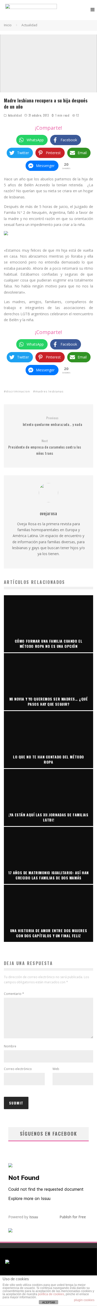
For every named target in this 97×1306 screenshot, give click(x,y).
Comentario (14, 994)
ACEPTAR (48, 1302)
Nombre (10, 1046)
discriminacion (18, 391)
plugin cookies (84, 1300)
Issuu (33, 1216)
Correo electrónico (18, 1069)
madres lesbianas (49, 391)
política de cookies (51, 1294)
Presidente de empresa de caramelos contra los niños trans (44, 447)
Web (56, 1069)
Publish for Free (72, 1216)
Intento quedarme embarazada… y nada (52, 421)
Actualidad (15, 115)
